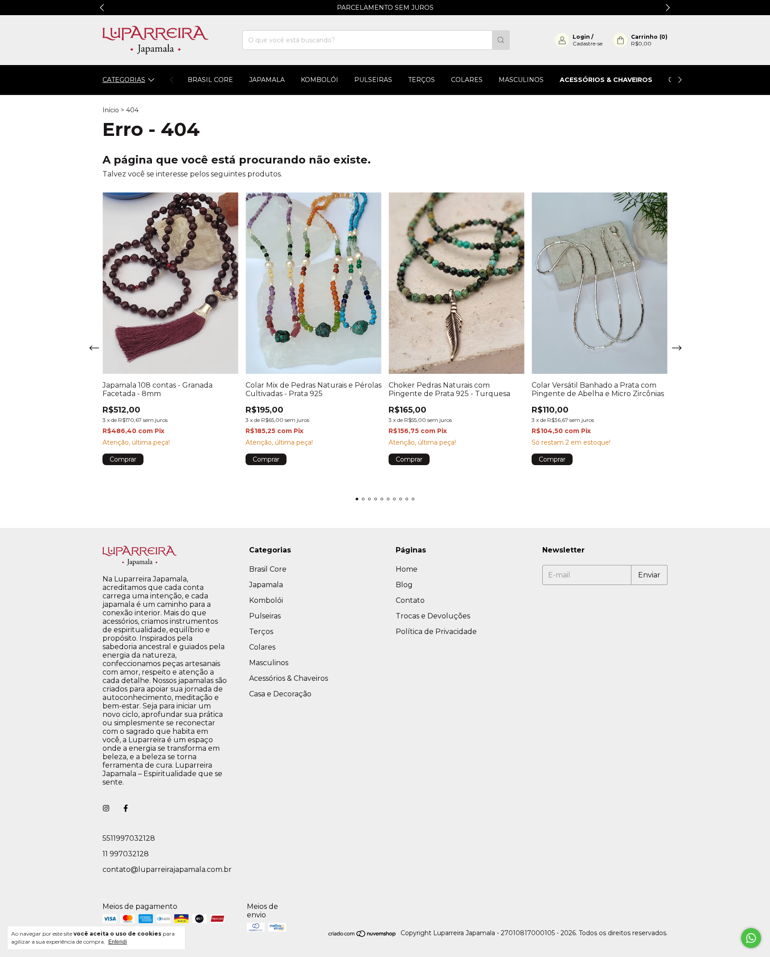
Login (581, 36)
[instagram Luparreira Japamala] (106, 808)
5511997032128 (128, 838)
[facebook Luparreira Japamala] (125, 808)
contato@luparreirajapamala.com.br (167, 869)
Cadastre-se (587, 43)
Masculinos (521, 80)
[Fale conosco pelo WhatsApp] (751, 938)
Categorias (123, 80)
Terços (421, 80)
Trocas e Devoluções (433, 616)
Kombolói (319, 80)
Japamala (267, 80)
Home (407, 569)
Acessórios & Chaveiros (606, 80)
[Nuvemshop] (362, 935)
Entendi (117, 942)
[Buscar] (501, 40)
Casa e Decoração (280, 694)
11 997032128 (125, 854)
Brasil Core (210, 80)
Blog (404, 585)
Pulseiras (373, 80)
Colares (467, 80)
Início (110, 110)
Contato (410, 600)
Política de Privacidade (436, 631)
